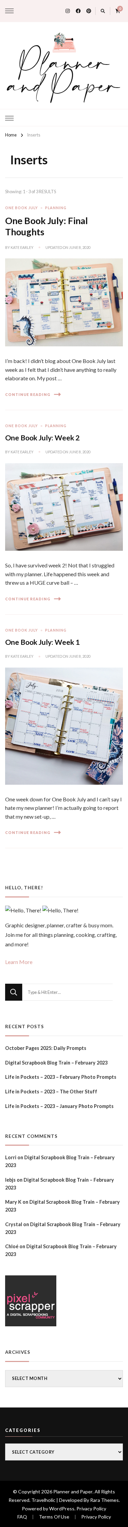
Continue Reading (28, 394)
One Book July (21, 207)
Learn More (18, 962)
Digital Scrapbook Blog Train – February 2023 (56, 1063)
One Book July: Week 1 (42, 642)
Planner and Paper (64, 75)
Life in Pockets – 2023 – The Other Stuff (51, 1091)
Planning (56, 207)
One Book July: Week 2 (42, 437)
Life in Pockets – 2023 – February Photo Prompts (60, 1077)
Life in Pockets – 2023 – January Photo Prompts (59, 1106)
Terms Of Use (54, 1517)
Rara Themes (104, 1500)
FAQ (22, 1517)
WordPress (61, 1508)
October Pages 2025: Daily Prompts (45, 1048)
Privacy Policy (91, 1508)
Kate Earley (22, 247)
